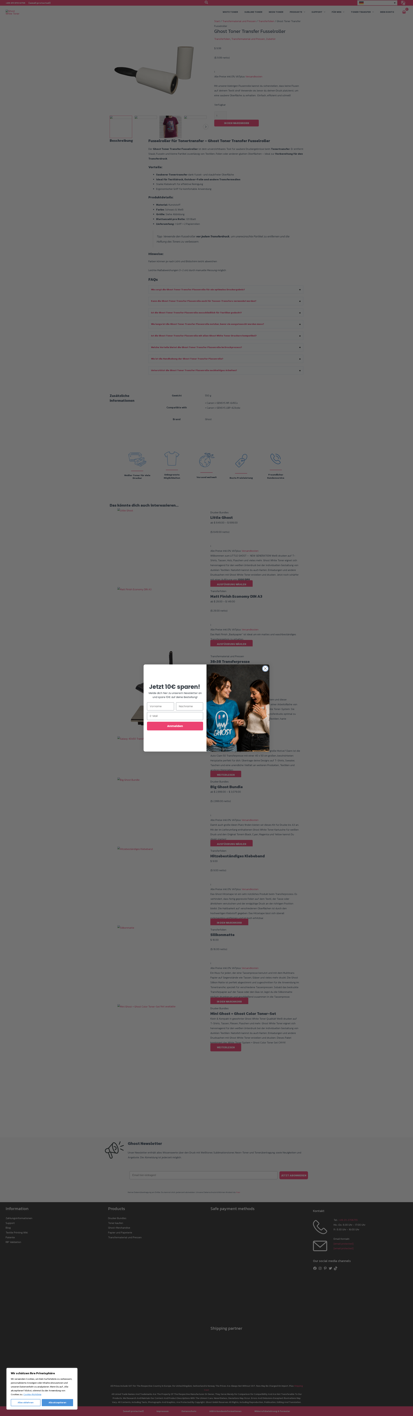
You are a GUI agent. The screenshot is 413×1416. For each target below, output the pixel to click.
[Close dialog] (265, 668)
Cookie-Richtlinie (32, 1394)
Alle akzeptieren (57, 1402)
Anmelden (175, 726)
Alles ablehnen (26, 1402)
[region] (41, 1389)
